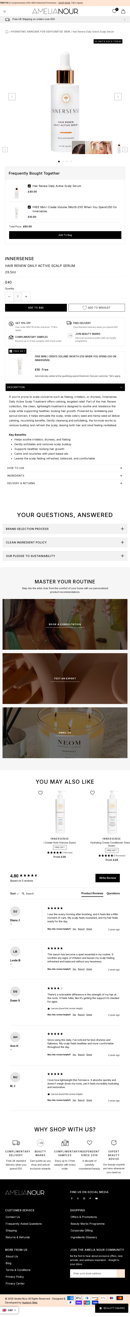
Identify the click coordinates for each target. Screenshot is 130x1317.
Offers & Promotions (84, 1217)
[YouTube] (96, 1198)
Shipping (11, 1230)
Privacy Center (15, 1283)
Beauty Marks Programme (88, 1223)
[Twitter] (78, 1198)
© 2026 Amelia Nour (16, 1298)
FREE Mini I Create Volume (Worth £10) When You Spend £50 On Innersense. (74, 209)
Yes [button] (74, 929)
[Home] (6, 31)
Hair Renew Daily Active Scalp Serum (56, 186)
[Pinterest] (90, 1198)
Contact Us (13, 1217)
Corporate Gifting (82, 1230)
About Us (12, 1256)
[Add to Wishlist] (40, 793)
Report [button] (81, 929)
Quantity (9, 288)
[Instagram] (84, 1198)
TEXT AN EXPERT (65, 678)
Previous (5, 20)
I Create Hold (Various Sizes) (60, 842)
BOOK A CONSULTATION (65, 624)
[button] (59, 853)
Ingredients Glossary (84, 1237)
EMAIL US (65, 732)
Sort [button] (13, 893)
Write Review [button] (107, 878)
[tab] (65, 424)
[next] (118, 96)
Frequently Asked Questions (24, 1223)
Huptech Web (29, 1302)
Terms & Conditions (18, 1270)
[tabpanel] (16, 1156)
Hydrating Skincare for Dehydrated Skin (40, 31)
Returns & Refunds (18, 1237)
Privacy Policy (15, 1276)
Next (125, 20)
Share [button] (89, 929)
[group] (28, 876)
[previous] (12, 96)
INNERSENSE (19, 258)
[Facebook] (72, 1198)
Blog (8, 1263)
